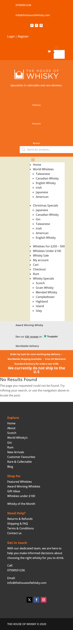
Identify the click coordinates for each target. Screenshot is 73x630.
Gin (38, 219)
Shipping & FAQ (17, 524)
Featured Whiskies (19, 482)
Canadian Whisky (47, 178)
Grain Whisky (45, 288)
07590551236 (23, 5)
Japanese (42, 192)
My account (41, 260)
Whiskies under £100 (21, 496)
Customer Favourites (21, 457)
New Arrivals (15, 452)
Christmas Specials (45, 205)
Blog (10, 467)
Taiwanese (43, 174)
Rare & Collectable (19, 462)
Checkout (39, 269)
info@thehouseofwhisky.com (33, 15)
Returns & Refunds (20, 519)
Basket (36, 143)
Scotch (40, 283)
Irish (39, 188)
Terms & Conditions (20, 528)
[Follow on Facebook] (31, 25)
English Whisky (46, 183)
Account (36, 123)
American (42, 197)
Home (61, 52)
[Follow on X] (36, 25)
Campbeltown (45, 297)
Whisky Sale (41, 255)
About (11, 428)
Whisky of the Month (21, 504)
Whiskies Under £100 (47, 251)
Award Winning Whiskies (23, 486)
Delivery (36, 104)
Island (40, 306)
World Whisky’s (17, 438)
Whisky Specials (43, 278)
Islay (39, 311)
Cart (36, 265)
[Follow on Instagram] (41, 25)
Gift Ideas (13, 491)
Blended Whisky (46, 292)
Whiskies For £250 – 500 (49, 246)
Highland (42, 301)
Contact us (14, 533)
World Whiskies (43, 169)
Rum (36, 274)
